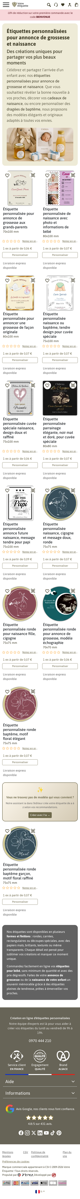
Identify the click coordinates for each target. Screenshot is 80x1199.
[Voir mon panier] (76, 4)
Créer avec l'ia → (40, 815)
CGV (25, 1152)
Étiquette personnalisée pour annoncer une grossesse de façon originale (18, 323)
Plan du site (67, 1154)
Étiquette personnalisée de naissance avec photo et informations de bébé (57, 220)
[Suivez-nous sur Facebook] (21, 1132)
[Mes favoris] (62, 4)
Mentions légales (7, 1154)
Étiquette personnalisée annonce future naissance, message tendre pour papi (19, 533)
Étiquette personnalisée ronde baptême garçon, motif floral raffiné (19, 871)
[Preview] (33, 175)
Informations (17, 1093)
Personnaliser (20, 254)
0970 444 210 (40, 1040)
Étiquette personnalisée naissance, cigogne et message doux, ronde (58, 533)
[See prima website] (25, 1174)
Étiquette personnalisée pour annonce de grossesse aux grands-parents (18, 218)
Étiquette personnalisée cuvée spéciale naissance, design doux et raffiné (19, 428)
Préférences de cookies (15, 1161)
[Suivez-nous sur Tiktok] (52, 1132)
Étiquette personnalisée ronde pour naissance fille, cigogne (19, 631)
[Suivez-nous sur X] (33, 1132)
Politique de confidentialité (39, 1154)
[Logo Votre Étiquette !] (20, 4)
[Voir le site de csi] (54, 1174)
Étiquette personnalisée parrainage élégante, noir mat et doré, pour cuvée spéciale (59, 430)
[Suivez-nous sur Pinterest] (59, 1132)
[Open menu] (6, 4)
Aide (9, 1081)
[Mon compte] (55, 4)
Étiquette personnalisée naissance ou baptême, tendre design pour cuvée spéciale (58, 325)
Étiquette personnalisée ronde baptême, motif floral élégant (19, 732)
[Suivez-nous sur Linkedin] (40, 1132)
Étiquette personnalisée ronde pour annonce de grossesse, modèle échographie (59, 633)
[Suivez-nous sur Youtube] (46, 1132)
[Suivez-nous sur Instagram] (27, 1132)
